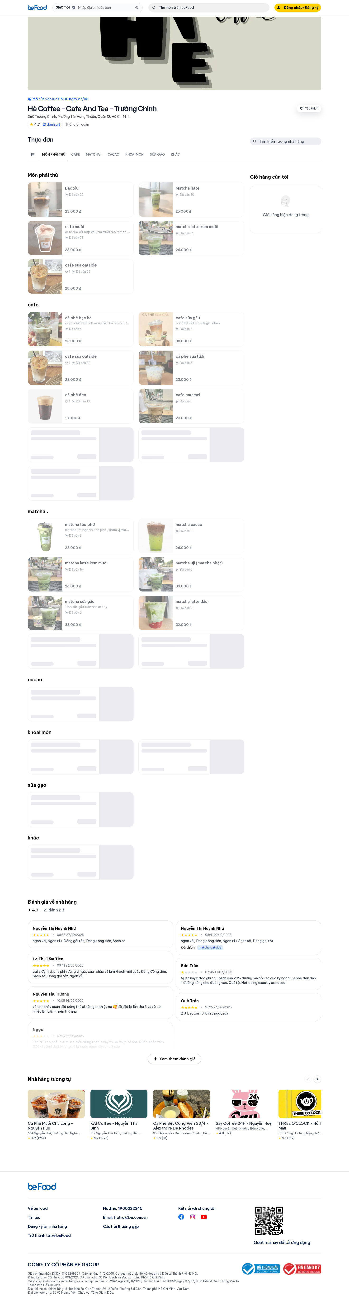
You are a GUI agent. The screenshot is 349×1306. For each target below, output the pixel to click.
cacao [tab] (113, 154)
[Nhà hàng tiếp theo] (317, 1079)
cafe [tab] (75, 154)
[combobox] (105, 7)
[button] (97, 7)
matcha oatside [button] (210, 947)
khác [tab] (175, 154)
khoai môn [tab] (134, 154)
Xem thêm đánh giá (177, 1059)
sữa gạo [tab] (157, 154)
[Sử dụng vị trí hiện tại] (137, 7)
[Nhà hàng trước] (308, 1079)
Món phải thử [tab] (53, 154)
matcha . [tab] (93, 154)
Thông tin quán (77, 124)
